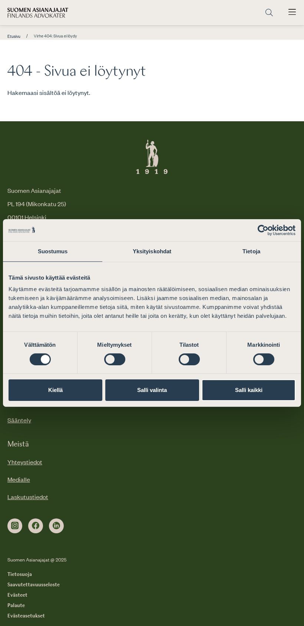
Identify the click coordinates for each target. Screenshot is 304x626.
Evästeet (17, 595)
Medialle (18, 479)
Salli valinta (152, 390)
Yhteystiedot (24, 462)
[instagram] (14, 525)
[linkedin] (56, 525)
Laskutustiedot (27, 496)
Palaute (16, 605)
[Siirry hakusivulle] (269, 13)
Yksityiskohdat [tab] (152, 251)
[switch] (114, 359)
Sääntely (19, 420)
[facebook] (35, 525)
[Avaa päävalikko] (292, 12)
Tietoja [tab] (251, 251)
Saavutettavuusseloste (33, 584)
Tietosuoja (19, 574)
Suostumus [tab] (53, 251)
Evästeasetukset (26, 616)
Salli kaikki (248, 390)
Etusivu (13, 36)
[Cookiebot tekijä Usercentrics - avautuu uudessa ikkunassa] (263, 230)
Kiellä (55, 390)
